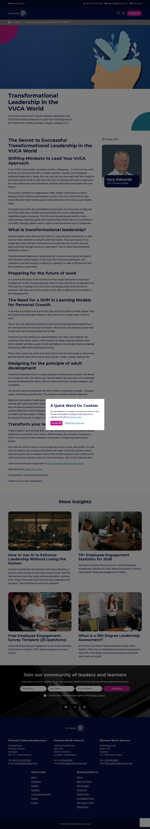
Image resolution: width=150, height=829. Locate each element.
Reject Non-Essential (74, 423)
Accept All (56, 423)
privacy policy (75, 417)
